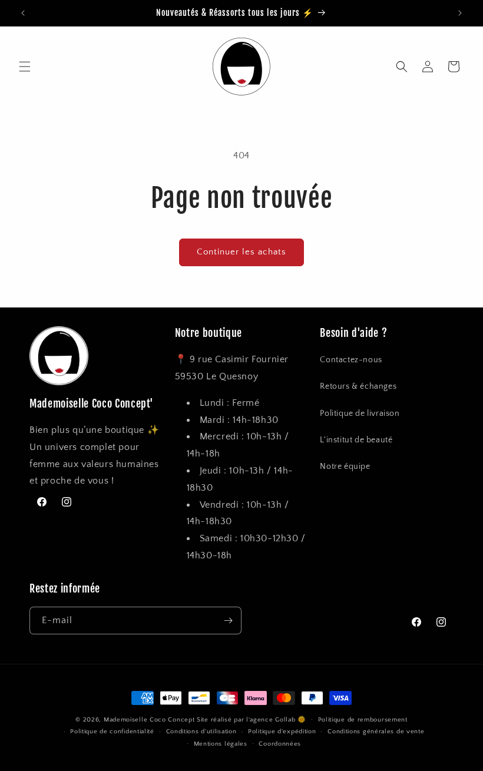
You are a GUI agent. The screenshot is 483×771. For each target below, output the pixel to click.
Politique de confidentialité (112, 731)
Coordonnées (280, 743)
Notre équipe (345, 466)
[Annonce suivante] (460, 13)
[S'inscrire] (228, 620)
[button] (25, 67)
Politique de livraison (359, 413)
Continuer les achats (241, 252)
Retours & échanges (358, 386)
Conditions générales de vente (375, 731)
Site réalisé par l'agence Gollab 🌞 (251, 719)
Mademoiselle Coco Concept (149, 719)
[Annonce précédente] (23, 13)
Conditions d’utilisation (201, 731)
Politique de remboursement (363, 719)
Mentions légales (220, 743)
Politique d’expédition (282, 731)
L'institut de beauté (356, 440)
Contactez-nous (351, 360)
